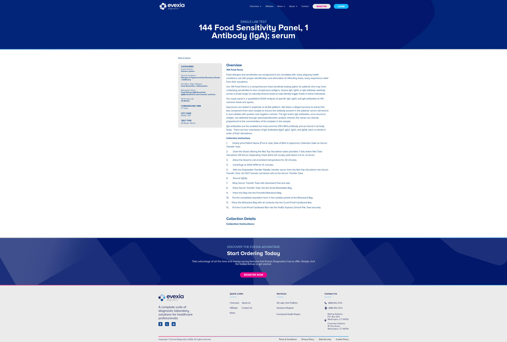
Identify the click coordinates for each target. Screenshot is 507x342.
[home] (172, 6)
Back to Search (184, 58)
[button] (255, 7)
